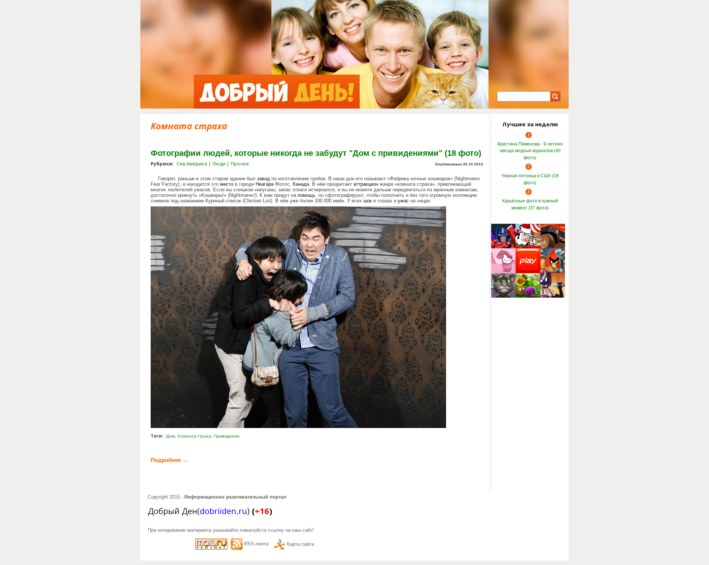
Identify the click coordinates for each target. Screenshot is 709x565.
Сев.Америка (192, 163)
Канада (301, 184)
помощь (306, 195)
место (226, 184)
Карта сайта (300, 544)
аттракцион (365, 184)
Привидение (227, 436)
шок (367, 200)
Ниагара (265, 184)
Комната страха (194, 436)
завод (263, 178)
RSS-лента (256, 544)
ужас (403, 200)
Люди (219, 163)
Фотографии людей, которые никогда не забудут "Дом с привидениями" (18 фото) (316, 153)
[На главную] (277, 92)
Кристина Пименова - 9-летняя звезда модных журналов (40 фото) (530, 151)
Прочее (240, 163)
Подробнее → (169, 460)
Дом (170, 436)
